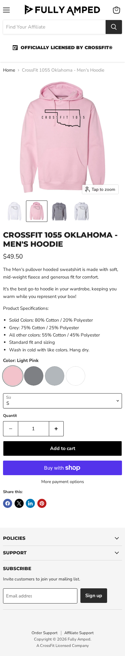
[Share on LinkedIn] (30, 503)
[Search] (114, 27)
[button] (14, 211)
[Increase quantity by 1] (56, 428)
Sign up (93, 595)
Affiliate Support (79, 633)
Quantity (11, 416)
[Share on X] (19, 503)
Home (9, 70)
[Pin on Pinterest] (41, 503)
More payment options (62, 481)
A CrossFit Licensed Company (62, 645)
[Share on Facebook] (7, 503)
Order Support (45, 633)
